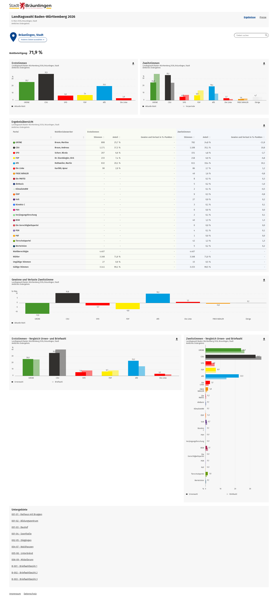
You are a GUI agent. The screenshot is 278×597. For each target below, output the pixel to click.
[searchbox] (251, 35)
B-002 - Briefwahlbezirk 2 (25, 572)
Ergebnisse (250, 17)
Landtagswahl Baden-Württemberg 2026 (43, 17)
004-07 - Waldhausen (22, 546)
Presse (263, 17)
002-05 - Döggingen (21, 540)
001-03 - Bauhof (20, 527)
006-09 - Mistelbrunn (22, 559)
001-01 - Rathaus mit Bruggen (27, 514)
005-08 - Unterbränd (22, 553)
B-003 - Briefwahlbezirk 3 (25, 579)
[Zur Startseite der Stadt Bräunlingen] (139, 6)
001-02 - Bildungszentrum (25, 520)
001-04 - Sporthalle (22, 533)
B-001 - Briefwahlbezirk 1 (24, 566)
